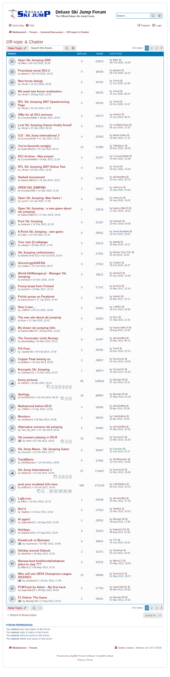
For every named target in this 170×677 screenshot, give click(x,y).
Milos (24, 63)
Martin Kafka (119, 135)
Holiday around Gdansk (34, 550)
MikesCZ (26, 567)
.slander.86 (27, 351)
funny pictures (28, 380)
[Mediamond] (31, 13)
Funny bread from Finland (36, 286)
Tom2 (116, 348)
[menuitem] (29, 25)
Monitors (24, 416)
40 (70, 491)
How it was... (26, 307)
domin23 (25, 279)
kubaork (25, 224)
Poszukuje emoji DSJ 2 (34, 70)
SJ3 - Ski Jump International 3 (38, 135)
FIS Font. (24, 348)
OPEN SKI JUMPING (32, 187)
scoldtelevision (121, 124)
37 (56, 491)
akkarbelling (119, 177)
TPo (115, 539)
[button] (161, 48)
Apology (23, 394)
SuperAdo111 (28, 149)
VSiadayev (118, 145)
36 (51, 491)
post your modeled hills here (38, 484)
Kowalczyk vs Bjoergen (34, 540)
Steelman (26, 553)
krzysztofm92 (28, 138)
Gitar (24, 234)
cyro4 (24, 201)
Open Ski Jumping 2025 (34, 60)
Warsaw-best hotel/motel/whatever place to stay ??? (41, 562)
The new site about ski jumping (39, 317)
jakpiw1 (25, 73)
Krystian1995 (28, 190)
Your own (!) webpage (33, 242)
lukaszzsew (27, 299)
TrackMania (25, 459)
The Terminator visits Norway (38, 338)
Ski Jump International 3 (35, 470)
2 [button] (152, 48)
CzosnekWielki (29, 117)
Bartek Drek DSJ (30, 255)
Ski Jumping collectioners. (36, 252)
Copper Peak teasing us (34, 359)
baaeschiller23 (29, 180)
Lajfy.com (24, 498)
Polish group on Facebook (36, 296)
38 (60, 491)
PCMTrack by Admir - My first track (42, 587)
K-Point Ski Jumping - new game (40, 231)
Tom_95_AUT (28, 430)
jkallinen (25, 362)
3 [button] (156, 48)
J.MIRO (25, 310)
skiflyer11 (26, 487)
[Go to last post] (120, 60)
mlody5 (25, 245)
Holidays (24, 529)
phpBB (73, 656)
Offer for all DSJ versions (35, 114)
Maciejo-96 (119, 379)
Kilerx (24, 501)
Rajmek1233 (28, 532)
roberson (118, 187)
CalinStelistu (119, 416)
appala (116, 241)
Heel (28, 440)
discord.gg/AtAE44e (31, 263)
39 (65, 491)
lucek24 (25, 289)
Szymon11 (118, 358)
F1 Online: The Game (32, 597)
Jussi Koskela (121, 231)
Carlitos (25, 266)
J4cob (24, 84)
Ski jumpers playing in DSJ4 (37, 437)
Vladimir (25, 512)
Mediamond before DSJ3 (35, 406)
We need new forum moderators (40, 91)
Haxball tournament (31, 177)
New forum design (30, 81)
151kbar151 (27, 372)
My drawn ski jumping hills (36, 328)
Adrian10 (26, 473)
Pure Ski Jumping (30, 221)
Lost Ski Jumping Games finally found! (45, 125)
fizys (23, 320)
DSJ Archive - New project (36, 156)
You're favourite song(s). (34, 146)
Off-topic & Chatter (24, 41)
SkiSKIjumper (28, 462)
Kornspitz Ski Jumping (34, 369)
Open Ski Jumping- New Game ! (40, 198)
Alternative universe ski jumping (40, 427)
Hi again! (24, 519)
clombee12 (27, 419)
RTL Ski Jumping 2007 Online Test (41, 166)
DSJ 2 (22, 509)
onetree (117, 114)
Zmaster (26, 452)
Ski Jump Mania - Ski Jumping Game (43, 449)
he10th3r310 (28, 397)
